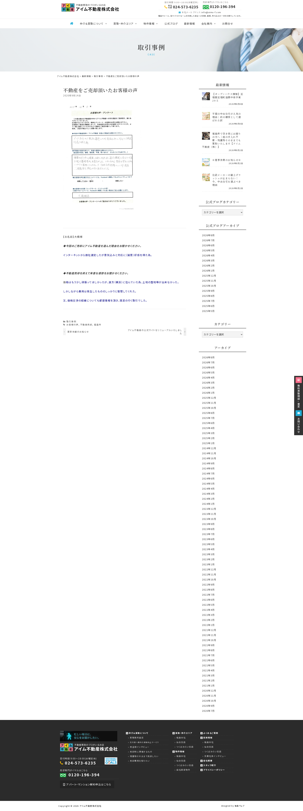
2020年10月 (209, 700)
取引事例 (71, 321)
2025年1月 (208, 443)
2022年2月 (208, 620)
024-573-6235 (80, 763)
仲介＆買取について (92, 23)
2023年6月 (208, 539)
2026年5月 (208, 250)
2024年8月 (208, 468)
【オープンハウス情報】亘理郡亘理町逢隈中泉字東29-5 (227, 97)
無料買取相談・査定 (298, 396)
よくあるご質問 (210, 732)
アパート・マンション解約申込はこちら (88, 784)
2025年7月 (208, 300)
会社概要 (207, 760)
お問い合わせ (298, 425)
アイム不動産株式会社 (90, 805)
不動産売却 (86, 324)
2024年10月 (209, 458)
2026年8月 (208, 235)
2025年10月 (209, 285)
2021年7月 (208, 655)
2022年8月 (208, 589)
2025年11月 (209, 280)
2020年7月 (208, 710)
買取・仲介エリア (123, 23)
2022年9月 (208, 584)
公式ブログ (171, 23)
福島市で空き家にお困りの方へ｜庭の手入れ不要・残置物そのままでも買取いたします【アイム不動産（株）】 (221, 140)
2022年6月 (208, 599)
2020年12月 (209, 690)
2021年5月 (208, 665)
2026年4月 (208, 255)
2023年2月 (208, 559)
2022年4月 (208, 609)
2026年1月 (208, 270)
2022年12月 (209, 569)
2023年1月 (208, 564)
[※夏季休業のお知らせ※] (206, 164)
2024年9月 (208, 463)
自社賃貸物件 (183, 769)
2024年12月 (209, 448)
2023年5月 (208, 544)
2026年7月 (208, 240)
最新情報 (189, 23)
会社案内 (206, 23)
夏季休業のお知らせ (78, 331)
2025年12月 (209, 275)
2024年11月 (209, 453)
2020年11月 (209, 695)
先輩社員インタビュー (215, 756)
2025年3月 (208, 433)
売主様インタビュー (139, 746)
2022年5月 (208, 604)
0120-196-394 (84, 774)
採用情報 (207, 737)
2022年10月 (209, 579)
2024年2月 (208, 498)
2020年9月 (208, 705)
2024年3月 (208, 493)
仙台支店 (181, 742)
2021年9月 (208, 645)
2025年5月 (208, 311)
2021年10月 (209, 640)
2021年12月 (209, 630)
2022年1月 (208, 625)
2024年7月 (208, 473)
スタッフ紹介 (209, 765)
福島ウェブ (240, 805)
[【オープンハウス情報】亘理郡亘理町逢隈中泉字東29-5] (206, 98)
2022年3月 (208, 614)
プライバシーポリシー (214, 769)
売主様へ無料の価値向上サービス (144, 742)
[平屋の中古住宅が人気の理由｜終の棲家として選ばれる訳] (206, 117)
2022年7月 (208, 594)
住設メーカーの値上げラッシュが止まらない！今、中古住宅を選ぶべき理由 (226, 179)
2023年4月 (208, 549)
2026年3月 (208, 260)
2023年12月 (209, 508)
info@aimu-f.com (211, 12)
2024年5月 (208, 483)
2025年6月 (208, 306)
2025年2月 (208, 438)
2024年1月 (208, 503)
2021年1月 (208, 685)
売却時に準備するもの (141, 751)
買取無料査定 (137, 737)
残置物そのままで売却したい (144, 756)
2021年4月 (208, 670)
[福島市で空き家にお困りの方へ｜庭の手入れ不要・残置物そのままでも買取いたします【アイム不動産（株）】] (206, 137)
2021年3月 (208, 675)
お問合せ (227, 23)
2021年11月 (209, 635)
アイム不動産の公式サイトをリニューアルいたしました (155, 332)
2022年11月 (209, 574)
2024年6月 (208, 478)
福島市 (97, 324)
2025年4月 (208, 428)
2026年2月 (208, 265)
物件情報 (148, 23)
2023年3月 (208, 554)
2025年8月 (208, 295)
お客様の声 (72, 324)
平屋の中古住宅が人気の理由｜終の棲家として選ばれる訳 (226, 117)
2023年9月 (208, 524)
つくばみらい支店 (184, 746)
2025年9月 (208, 290)
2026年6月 (208, 245)
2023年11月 (209, 513)
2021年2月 (208, 680)
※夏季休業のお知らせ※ (226, 160)
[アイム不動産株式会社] (90, 7)
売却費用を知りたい (140, 760)
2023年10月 (209, 519)
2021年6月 (208, 660)
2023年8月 (208, 529)
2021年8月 (208, 650)
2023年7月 (208, 534)
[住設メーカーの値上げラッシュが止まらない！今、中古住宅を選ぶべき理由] (206, 179)
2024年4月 (208, 488)
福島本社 (181, 737)
